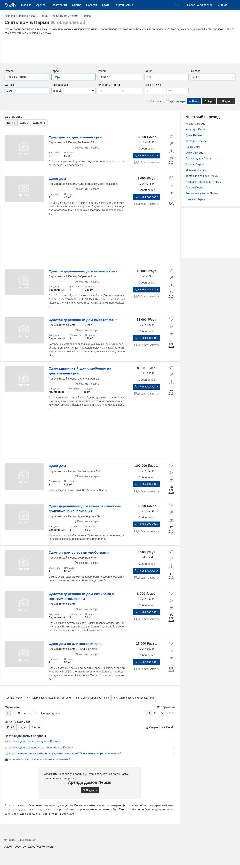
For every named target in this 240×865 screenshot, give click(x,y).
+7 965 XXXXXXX (147, 484)
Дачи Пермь (193, 147)
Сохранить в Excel (160, 727)
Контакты (9, 839)
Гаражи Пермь (194, 187)
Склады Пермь (195, 164)
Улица (148, 71)
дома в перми (14, 697)
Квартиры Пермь (196, 129)
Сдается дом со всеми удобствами (79, 552)
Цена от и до (152, 84)
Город (55, 71)
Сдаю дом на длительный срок (75, 644)
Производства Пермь (199, 158)
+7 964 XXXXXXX (147, 155)
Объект (9, 84)
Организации (124, 5)
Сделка (195, 71)
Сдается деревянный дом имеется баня (83, 271)
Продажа (25, 5)
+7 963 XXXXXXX (147, 289)
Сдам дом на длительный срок (75, 137)
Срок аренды (59, 84)
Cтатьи (106, 5)
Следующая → (50, 713)
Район (102, 71)
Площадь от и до (109, 84)
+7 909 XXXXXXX (147, 338)
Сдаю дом (57, 178)
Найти (195, 101)
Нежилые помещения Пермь (203, 181)
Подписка (227, 101)
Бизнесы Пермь (195, 199)
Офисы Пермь (194, 152)
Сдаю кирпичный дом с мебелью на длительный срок (80, 370)
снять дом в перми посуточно (92, 697)
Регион (9, 71)
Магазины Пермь (196, 170)
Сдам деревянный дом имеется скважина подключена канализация (85, 508)
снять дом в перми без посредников (133, 697)
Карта (210, 101)
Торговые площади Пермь (202, 176)
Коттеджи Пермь (196, 141)
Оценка (76, 5)
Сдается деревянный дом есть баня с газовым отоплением (81, 596)
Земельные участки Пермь (202, 193)
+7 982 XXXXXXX (147, 570)
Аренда (41, 5)
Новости (91, 5)
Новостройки (58, 5)
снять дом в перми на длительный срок (48, 697)
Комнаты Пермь (195, 123)
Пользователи (27, 839)
